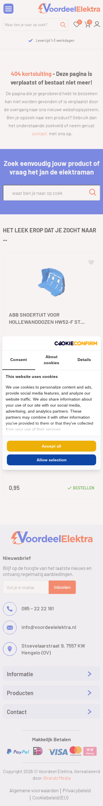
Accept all (51, 446)
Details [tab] (84, 359)
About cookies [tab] (51, 359)
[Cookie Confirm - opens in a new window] (75, 343)
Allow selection (52, 460)
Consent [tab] (18, 359)
